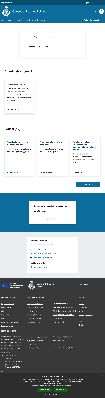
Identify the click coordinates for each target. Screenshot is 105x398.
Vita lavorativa (32, 311)
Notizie (81, 303)
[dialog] (52, 385)
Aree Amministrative (8, 307)
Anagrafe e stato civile (35, 303)
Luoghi (81, 321)
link (72, 385)
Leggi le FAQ (31, 344)
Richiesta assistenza (34, 348)
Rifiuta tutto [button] (61, 390)
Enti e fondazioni (7, 315)
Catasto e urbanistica (34, 318)
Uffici (3, 311)
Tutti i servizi (88, 184)
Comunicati (83, 307)
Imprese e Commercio (34, 315)
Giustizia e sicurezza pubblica (63, 307)
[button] (52, 394)
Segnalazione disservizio (35, 340)
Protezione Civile (59, 322)
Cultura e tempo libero (35, 307)
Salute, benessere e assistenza (63, 314)
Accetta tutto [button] (44, 390)
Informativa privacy (59, 340)
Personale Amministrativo (10, 322)
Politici (3, 318)
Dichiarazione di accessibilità (63, 348)
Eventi (81, 325)
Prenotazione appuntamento (37, 337)
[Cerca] (101, 11)
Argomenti (38, 37)
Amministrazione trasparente (63, 337)
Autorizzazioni (58, 318)
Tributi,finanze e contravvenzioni (64, 311)
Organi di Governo (7, 303)
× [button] (102, 375)
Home (29, 37)
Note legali (56, 344)
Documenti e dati (7, 326)
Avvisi (81, 311)
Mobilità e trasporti (33, 322)
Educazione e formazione (61, 303)
